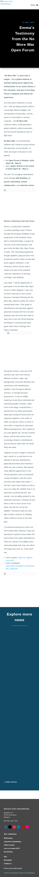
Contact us (8, 863)
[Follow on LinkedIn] (18, 827)
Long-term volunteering (12, 841)
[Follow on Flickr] (27, 827)
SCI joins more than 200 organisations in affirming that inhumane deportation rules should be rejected (19, 685)
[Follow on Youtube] (23, 827)
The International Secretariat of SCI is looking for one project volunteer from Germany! (19, 644)
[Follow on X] (10, 827)
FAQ (5, 857)
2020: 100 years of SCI (12, 848)
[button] (33, 5)
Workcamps (8, 838)
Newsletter (8, 860)
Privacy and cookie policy (13, 868)
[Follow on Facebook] (5, 827)
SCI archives (8, 852)
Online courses (9, 845)
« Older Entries (10, 782)
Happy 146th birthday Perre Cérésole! (18, 731)
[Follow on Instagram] (14, 827)
